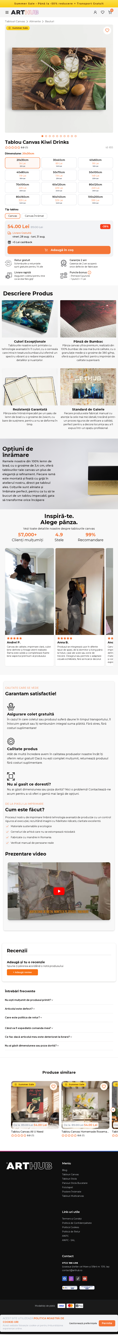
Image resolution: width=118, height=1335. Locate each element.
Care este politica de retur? (22, 1017)
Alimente (35, 21)
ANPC (65, 1236)
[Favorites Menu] (103, 12)
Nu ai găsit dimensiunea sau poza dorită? (31, 1045)
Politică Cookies (70, 1227)
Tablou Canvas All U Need (27, 1131)
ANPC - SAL (68, 1240)
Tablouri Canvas (15, 21)
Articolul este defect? (19, 1008)
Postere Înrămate (71, 1191)
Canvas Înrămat (34, 215)
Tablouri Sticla (69, 1178)
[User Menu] (95, 12)
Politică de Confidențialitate (77, 1223)
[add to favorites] (107, 30)
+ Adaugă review (22, 972)
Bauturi (49, 21)
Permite (107, 1323)
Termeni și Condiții (72, 1218)
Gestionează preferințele (83, 1323)
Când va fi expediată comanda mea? (28, 1028)
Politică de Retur (71, 1231)
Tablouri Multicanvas (73, 1196)
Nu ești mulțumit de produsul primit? (28, 1000)
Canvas (12, 215)
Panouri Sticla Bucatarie (75, 1183)
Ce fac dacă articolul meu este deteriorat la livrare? (37, 1036)
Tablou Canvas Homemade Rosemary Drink (85, 1132)
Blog (64, 1170)
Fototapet (67, 1187)
